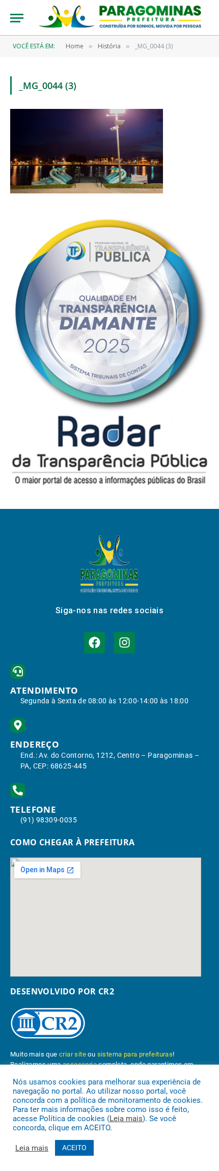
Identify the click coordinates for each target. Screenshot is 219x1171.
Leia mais (126, 1118)
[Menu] (16, 18)
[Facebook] (94, 642)
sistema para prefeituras (135, 1054)
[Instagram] (124, 642)
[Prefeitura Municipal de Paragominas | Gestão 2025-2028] (120, 18)
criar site (72, 1054)
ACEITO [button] (74, 1148)
